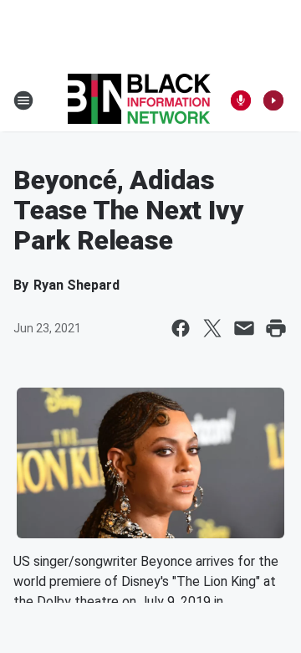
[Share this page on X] (212, 328)
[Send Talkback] (241, 100)
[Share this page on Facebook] (180, 328)
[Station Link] (139, 100)
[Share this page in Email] (244, 328)
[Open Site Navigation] (23, 100)
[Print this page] (276, 328)
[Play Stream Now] (273, 100)
